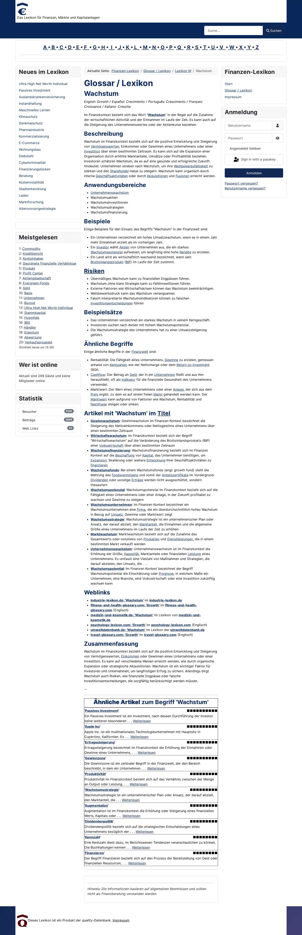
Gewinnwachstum (105, 421)
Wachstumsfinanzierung (110, 450)
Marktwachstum (104, 534)
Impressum (233, 97)
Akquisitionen (157, 176)
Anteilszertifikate (175, 475)
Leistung (194, 554)
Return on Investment (193, 365)
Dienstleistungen (180, 539)
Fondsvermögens (125, 475)
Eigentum (31, 332)
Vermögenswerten (105, 146)
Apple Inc (92, 726)
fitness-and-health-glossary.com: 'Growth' (125, 605)
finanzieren (99, 465)
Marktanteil (148, 524)
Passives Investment (101, 711)
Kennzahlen (118, 365)
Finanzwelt (139, 352)
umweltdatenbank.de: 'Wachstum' (118, 630)
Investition (92, 151)
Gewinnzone (95, 758)
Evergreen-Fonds (36, 283)
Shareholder (119, 171)
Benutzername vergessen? (245, 188)
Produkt (29, 268)
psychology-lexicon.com (171, 625)
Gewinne (171, 360)
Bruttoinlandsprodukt (107, 262)
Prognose (166, 573)
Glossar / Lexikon (238, 90)
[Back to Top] (295, 927)
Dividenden (99, 480)
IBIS (27, 322)
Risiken (94, 270)
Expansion (99, 460)
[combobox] (233, 30)
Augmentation (96, 805)
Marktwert (99, 399)
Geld (26, 288)
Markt (158, 394)
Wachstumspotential (107, 569)
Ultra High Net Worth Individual (48, 308)
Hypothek (31, 317)
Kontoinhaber (33, 258)
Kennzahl (92, 837)
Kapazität (131, 554)
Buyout (29, 303)
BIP (128, 262)
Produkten (151, 539)
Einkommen (130, 656)
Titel (163, 413)
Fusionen (182, 176)
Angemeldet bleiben (245, 148)
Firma (141, 509)
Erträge (137, 480)
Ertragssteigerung (100, 742)
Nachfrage (99, 404)
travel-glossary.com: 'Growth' (114, 635)
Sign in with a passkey (258, 159)
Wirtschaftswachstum (108, 436)
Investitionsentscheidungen (112, 303)
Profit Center (33, 273)
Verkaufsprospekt (38, 342)
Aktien (124, 247)
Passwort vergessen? (241, 183)
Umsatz (117, 514)
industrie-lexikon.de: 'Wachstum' (117, 600)
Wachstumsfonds (105, 470)
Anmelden (254, 173)
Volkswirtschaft (111, 445)
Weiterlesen (142, 721)
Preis (94, 394)
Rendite (185, 252)
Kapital (147, 455)
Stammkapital (35, 313)
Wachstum (156, 115)
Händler (30, 327)
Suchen (275, 31)
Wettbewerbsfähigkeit (191, 166)
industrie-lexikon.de (165, 600)
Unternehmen (34, 298)
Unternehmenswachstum (110, 192)
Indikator (128, 379)
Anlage (178, 389)
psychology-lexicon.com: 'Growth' (118, 625)
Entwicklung (155, 460)
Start (229, 84)
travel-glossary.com (160, 635)
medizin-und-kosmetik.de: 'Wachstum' (122, 615)
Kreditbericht (33, 253)
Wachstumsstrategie (107, 519)
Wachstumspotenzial (107, 252)
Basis (28, 293)
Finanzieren (94, 853)
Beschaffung (125, 455)
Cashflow (98, 375)
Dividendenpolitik (99, 821)
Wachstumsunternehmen (111, 504)
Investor (102, 247)
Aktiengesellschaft (36, 278)
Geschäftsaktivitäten (112, 176)
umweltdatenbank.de (187, 630)
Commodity (31, 249)
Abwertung (32, 337)
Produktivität (95, 774)
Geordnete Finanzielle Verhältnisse (49, 263)
